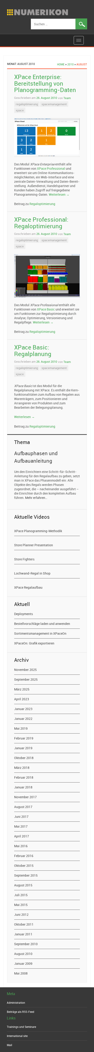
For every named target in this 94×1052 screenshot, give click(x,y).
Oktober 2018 (24, 758)
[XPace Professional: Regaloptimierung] (47, 276)
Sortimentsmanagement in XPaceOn (40, 633)
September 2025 (26, 679)
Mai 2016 (21, 846)
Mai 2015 (21, 905)
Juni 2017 (21, 816)
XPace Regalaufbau (28, 587)
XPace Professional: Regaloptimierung (41, 223)
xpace (20, 110)
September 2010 (26, 944)
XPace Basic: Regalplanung (32, 350)
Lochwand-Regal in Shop (32, 573)
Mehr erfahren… (36, 497)
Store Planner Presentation (33, 545)
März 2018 (21, 767)
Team (67, 98)
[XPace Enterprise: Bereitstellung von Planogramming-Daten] (47, 137)
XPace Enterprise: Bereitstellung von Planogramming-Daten (45, 83)
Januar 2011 (23, 934)
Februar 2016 (23, 856)
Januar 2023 (23, 709)
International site (17, 1036)
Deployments (23, 614)
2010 (70, 64)
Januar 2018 (23, 787)
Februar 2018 (23, 777)
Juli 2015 (21, 895)
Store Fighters (24, 559)
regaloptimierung (27, 104)
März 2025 (21, 689)
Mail (9, 1045)
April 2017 (21, 836)
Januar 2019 (23, 748)
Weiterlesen (59, 194)
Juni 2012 (21, 914)
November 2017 (25, 797)
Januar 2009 (23, 963)
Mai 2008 (21, 973)
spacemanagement (54, 104)
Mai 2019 (21, 728)
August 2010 (23, 954)
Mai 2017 (21, 826)
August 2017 (23, 807)
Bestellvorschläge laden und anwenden (42, 623)
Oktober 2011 (24, 924)
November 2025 (25, 669)
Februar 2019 (23, 738)
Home (61, 64)
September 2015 (26, 875)
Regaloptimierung (42, 204)
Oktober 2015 (24, 865)
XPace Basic (46, 309)
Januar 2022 (23, 718)
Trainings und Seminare (21, 1027)
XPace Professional (51, 168)
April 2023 (21, 699)
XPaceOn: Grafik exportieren (34, 643)
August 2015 (23, 885)
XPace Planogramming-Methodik (38, 531)
